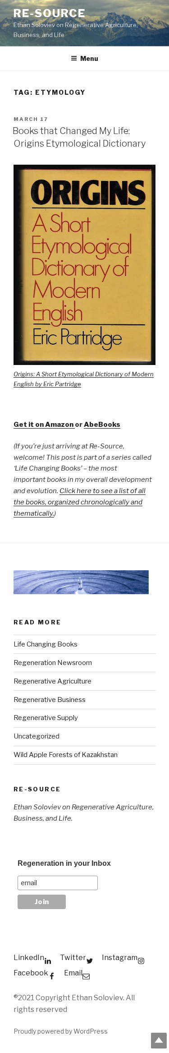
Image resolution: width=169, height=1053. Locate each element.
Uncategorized (36, 736)
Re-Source (50, 13)
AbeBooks (102, 424)
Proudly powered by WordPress (61, 1031)
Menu (89, 58)
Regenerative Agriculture (52, 681)
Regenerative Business (50, 700)
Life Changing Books (46, 644)
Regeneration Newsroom (53, 663)
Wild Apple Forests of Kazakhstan (66, 755)
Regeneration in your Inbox (64, 863)
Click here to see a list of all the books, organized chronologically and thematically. (80, 502)
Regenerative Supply (46, 718)
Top (159, 1040)
